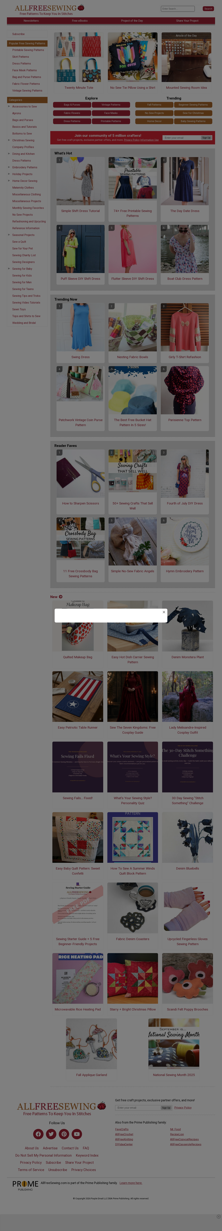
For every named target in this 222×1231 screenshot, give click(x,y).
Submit (111, 637)
